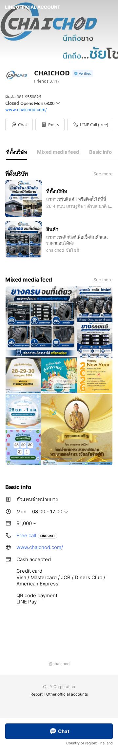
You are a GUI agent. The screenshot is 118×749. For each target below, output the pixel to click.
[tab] (16, 152)
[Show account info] (82, 73)
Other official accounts (67, 694)
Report (36, 694)
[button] (50, 124)
